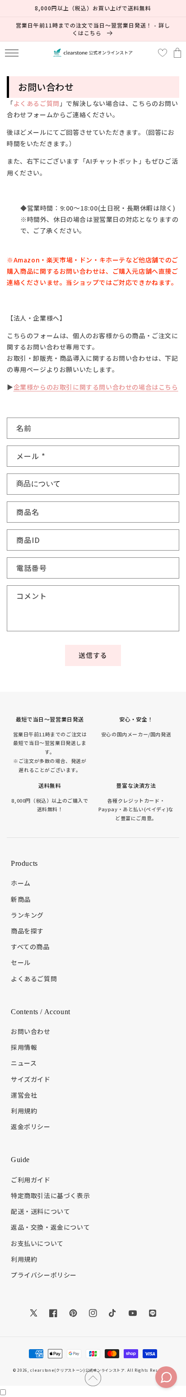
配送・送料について (40, 1211)
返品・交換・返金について (50, 1227)
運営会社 (24, 1094)
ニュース (24, 1062)
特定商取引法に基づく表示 (50, 1195)
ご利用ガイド (31, 1179)
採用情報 (24, 1047)
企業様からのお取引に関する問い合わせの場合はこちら (96, 386)
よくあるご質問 (37, 103)
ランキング (27, 914)
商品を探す (27, 930)
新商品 (21, 899)
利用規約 (24, 1110)
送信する (93, 655)
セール (21, 962)
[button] (11, 53)
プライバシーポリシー (44, 1274)
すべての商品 (30, 946)
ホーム (21, 882)
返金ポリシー (31, 1126)
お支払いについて (37, 1243)
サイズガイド (31, 1079)
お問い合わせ (31, 1031)
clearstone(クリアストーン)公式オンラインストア (77, 1370)
